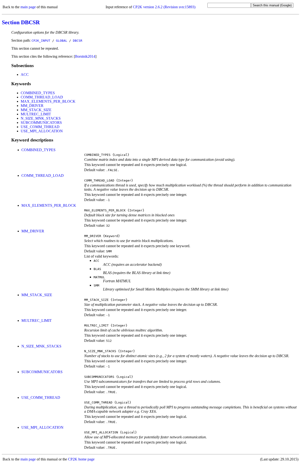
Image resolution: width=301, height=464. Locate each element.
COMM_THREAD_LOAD (42, 97)
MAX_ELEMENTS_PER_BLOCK (48, 101)
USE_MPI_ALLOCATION (42, 131)
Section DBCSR (21, 22)
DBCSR (77, 40)
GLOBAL (61, 40)
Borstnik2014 (85, 56)
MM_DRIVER (32, 106)
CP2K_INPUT (41, 40)
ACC (25, 75)
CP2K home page (81, 459)
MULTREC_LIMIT (36, 114)
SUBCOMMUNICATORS (41, 123)
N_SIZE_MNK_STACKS (41, 118)
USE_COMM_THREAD (40, 127)
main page (28, 7)
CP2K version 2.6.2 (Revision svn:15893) (164, 7)
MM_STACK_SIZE (36, 110)
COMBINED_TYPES (38, 93)
